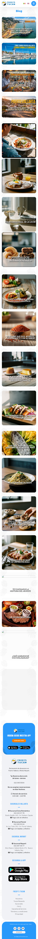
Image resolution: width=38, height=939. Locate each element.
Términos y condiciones (19, 911)
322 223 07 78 (19, 813)
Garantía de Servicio (19, 909)
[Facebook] (15, 928)
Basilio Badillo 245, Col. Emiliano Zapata (19, 815)
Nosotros (19, 899)
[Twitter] (23, 928)
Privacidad (19, 914)
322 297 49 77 (19, 846)
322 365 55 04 (19, 824)
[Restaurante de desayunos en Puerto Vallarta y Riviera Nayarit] (8, 3)
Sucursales (19, 904)
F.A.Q (19, 906)
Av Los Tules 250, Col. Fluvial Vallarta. (19, 826)
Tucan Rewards (19, 901)
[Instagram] (19, 928)
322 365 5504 (19, 783)
